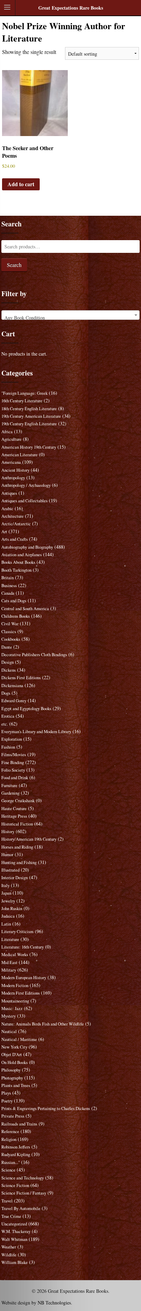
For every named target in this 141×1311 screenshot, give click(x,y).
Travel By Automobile (20, 1208)
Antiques (9, 493)
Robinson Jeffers (15, 1147)
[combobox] (70, 315)
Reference (10, 1131)
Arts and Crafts (14, 539)
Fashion (8, 747)
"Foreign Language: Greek (24, 393)
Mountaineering (15, 1001)
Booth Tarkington (16, 570)
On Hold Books (14, 1062)
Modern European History (23, 978)
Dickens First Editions (21, 678)
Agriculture (11, 439)
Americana (11, 462)
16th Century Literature (21, 401)
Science (8, 1170)
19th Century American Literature (31, 416)
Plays (6, 1093)
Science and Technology (22, 1178)
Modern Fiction (14, 985)
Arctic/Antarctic (16, 524)
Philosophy (11, 1070)
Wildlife (8, 1255)
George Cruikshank (18, 801)
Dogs (5, 693)
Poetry (7, 1101)
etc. (4, 724)
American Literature (19, 455)
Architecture (12, 516)
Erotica (7, 716)
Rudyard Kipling (15, 1154)
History (7, 831)
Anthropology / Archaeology (26, 485)
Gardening (10, 793)
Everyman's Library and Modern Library (36, 732)
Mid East (9, 962)
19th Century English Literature (29, 424)
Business (9, 586)
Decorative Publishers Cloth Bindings (34, 655)
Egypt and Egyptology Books (26, 708)
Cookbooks (10, 639)
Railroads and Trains (19, 1124)
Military (8, 970)
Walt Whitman (14, 1239)
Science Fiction (15, 1185)
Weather (8, 1247)
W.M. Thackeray (15, 1231)
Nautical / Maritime (19, 1039)
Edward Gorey (13, 701)
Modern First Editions (20, 993)
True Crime (11, 1216)
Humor (7, 855)
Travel (7, 1201)
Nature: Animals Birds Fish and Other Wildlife (42, 1024)
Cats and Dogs (13, 601)
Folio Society (13, 770)
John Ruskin (11, 908)
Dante (6, 647)
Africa (7, 432)
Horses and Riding (17, 847)
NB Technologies (54, 1302)
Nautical (9, 1031)
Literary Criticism (17, 931)
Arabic (7, 509)
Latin (6, 924)
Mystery (8, 1016)
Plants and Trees (15, 1085)
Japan (6, 893)
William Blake (14, 1262)
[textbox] (70, 318)
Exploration (11, 739)
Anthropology (13, 478)
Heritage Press (14, 816)
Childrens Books (15, 616)
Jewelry (8, 901)
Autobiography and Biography (27, 547)
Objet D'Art (11, 1054)
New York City (14, 1047)
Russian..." (10, 1162)
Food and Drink (14, 778)
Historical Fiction (17, 824)
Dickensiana (12, 685)
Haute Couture (14, 808)
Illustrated (10, 870)
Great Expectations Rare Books (70, 7)
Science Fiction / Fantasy (23, 1193)
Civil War (9, 624)
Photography (12, 1078)
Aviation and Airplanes (21, 555)
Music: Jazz (12, 1008)
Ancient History (15, 470)
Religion (8, 1139)
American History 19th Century (28, 447)
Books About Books (18, 562)
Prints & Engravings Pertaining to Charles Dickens (45, 1108)
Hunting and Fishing (19, 862)
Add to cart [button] (21, 184)
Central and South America (25, 609)
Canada (7, 593)
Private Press (12, 1116)
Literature (10, 939)
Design (7, 662)
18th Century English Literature (29, 409)
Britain (7, 578)
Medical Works (14, 954)
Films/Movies (13, 755)
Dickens (8, 670)
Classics (8, 632)
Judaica (8, 916)
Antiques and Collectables (24, 501)
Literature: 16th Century (22, 947)
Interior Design (14, 878)
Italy (5, 885)
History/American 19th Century (28, 839)
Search (14, 264)
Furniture (9, 785)
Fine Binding (12, 762)
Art (4, 532)
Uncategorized (14, 1224)
